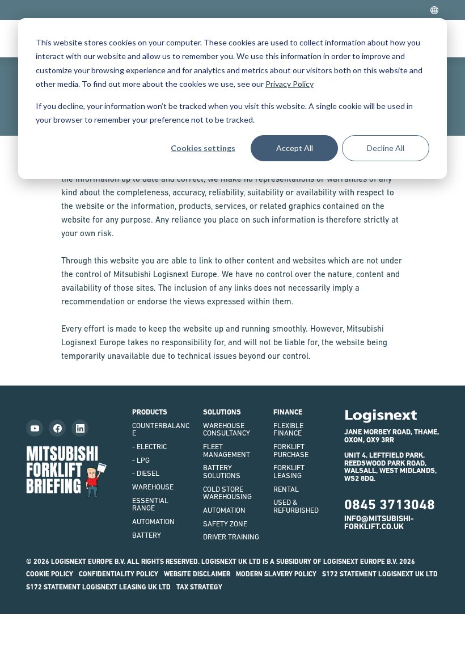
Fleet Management (226, 450)
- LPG (141, 460)
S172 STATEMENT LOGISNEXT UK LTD (380, 574)
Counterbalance (160, 429)
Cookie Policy (49, 574)
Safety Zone (225, 524)
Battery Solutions (221, 471)
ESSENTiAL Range (150, 504)
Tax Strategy (199, 587)
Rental (286, 489)
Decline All (385, 148)
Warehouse (153, 487)
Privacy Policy (289, 84)
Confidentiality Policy (118, 574)
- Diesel (145, 473)
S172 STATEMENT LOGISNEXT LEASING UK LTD (98, 587)
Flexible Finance (288, 429)
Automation (153, 521)
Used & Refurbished (296, 506)
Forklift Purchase (290, 450)
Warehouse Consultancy (226, 429)
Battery (146, 535)
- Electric (149, 446)
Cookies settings (203, 148)
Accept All (294, 148)
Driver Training (231, 537)
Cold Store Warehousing (227, 493)
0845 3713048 (389, 504)
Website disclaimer (197, 574)
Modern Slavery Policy (276, 574)
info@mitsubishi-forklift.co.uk (378, 522)
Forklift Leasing (289, 471)
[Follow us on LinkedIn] (79, 428)
